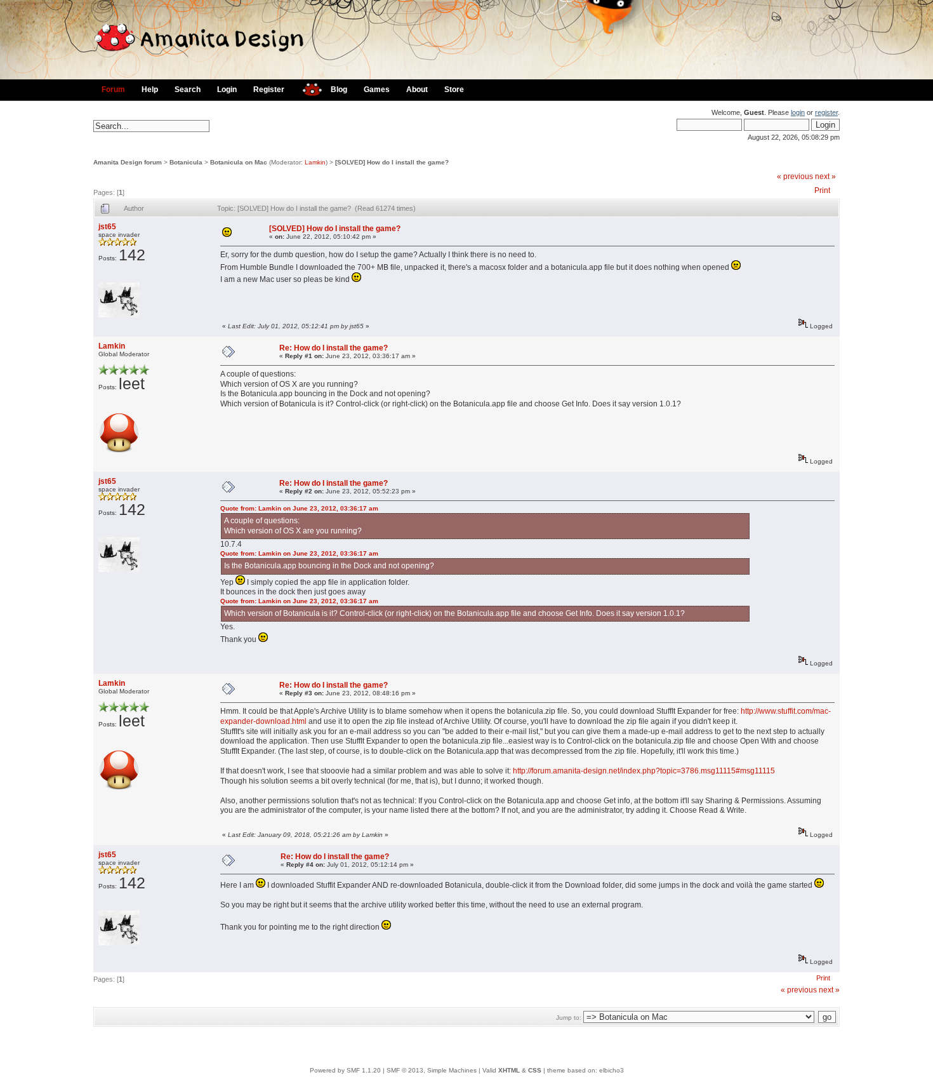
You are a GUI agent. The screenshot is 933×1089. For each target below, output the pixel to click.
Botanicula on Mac (238, 162)
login (798, 112)
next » (825, 176)
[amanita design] (307, 88)
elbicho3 (611, 1070)
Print (822, 190)
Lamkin (315, 162)
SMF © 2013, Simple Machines (432, 1070)
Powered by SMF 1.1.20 (345, 1070)
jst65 (107, 226)
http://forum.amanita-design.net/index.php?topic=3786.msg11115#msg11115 (644, 770)
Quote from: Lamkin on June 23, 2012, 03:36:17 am (299, 508)
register (826, 112)
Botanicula (185, 162)
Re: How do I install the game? (333, 348)
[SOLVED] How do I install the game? (392, 162)
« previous (795, 176)
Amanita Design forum (127, 162)
